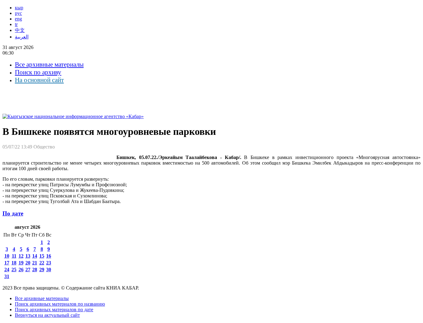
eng (18, 18)
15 (41, 256)
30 (48, 269)
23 (48, 262)
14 (34, 256)
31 (6, 276)
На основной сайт (39, 80)
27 (27, 269)
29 (41, 269)
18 (13, 262)
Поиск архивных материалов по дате (54, 309)
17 (6, 262)
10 (6, 256)
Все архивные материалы (49, 64)
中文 (20, 30)
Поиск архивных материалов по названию (60, 304)
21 (34, 262)
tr (16, 24)
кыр (19, 7)
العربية (21, 36)
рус (18, 13)
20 (27, 262)
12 (21, 256)
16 (48, 256)
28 (34, 269)
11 (14, 256)
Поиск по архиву (38, 72)
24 (6, 269)
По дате (12, 213)
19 (21, 262)
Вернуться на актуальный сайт (47, 315)
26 (21, 269)
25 (13, 269)
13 (27, 256)
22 (41, 262)
